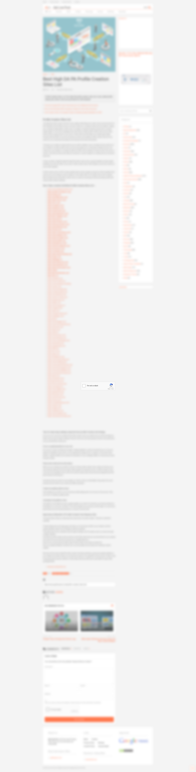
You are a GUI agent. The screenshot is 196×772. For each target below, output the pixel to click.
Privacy (109, 388)
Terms (112, 388)
